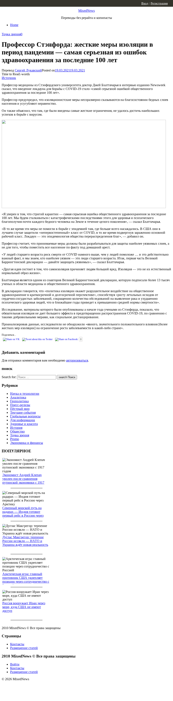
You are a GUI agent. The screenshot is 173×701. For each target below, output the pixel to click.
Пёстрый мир (20, 409)
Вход (144, 3)
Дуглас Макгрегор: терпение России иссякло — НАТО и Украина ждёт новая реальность (25, 541)
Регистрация (159, 3)
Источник (9, 78)
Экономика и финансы (26, 443)
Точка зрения (11, 34)
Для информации (22, 420)
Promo (14, 439)
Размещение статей (24, 648)
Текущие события (23, 412)
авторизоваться (77, 360)
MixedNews (86, 10)
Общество (17, 431)
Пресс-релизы (20, 405)
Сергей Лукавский (28, 70)
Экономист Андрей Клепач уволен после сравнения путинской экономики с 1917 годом (23, 480)
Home (14, 25)
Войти (14, 664)
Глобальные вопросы (25, 416)
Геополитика (19, 401)
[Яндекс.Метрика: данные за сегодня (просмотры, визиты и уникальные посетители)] (35, 686)
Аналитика (18, 397)
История (16, 427)
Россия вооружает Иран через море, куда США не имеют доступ (23, 607)
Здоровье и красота (24, 424)
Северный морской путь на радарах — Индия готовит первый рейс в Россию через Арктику (22, 513)
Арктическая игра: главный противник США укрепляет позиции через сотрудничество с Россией (25, 579)
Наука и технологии (24, 393)
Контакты (17, 644)
